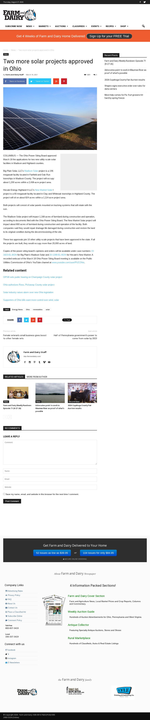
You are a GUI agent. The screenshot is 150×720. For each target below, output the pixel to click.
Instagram (11, 658)
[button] (143, 26)
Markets (43, 26)
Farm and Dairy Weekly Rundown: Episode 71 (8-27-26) (125, 62)
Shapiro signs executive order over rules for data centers (125, 87)
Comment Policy (14, 620)
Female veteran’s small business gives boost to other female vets (24, 337)
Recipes (110, 26)
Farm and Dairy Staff (15, 74)
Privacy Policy (13, 595)
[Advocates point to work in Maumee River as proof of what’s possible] (50, 393)
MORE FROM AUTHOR (37, 377)
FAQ (9, 599)
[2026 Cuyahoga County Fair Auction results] (82, 393)
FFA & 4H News (74, 402)
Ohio (28, 309)
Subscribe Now (13, 26)
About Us (11, 604)
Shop (123, 26)
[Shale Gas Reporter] (75, 694)
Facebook (10, 650)
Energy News (17, 309)
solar (48, 309)
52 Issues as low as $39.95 (52, 552)
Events (95, 26)
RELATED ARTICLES (14, 377)
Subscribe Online (14, 616)
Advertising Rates (15, 591)
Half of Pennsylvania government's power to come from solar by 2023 (75, 337)
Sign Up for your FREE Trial (109, 36)
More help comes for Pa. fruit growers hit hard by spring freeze (124, 96)
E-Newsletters (13, 663)
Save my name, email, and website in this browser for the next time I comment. (42, 494)
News (29, 26)
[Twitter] (144, 2)
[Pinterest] (35, 362)
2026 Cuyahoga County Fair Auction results (125, 80)
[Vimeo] (45, 362)
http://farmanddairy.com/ (32, 356)
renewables (37, 309)
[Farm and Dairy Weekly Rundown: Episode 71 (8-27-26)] (17, 393)
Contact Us (12, 608)
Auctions (60, 26)
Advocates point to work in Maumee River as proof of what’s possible (49, 408)
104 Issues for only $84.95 (98, 552)
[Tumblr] (40, 362)
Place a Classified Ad (16, 612)
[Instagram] (30, 362)
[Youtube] (50, 362)
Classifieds (78, 26)
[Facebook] (140, 2)
